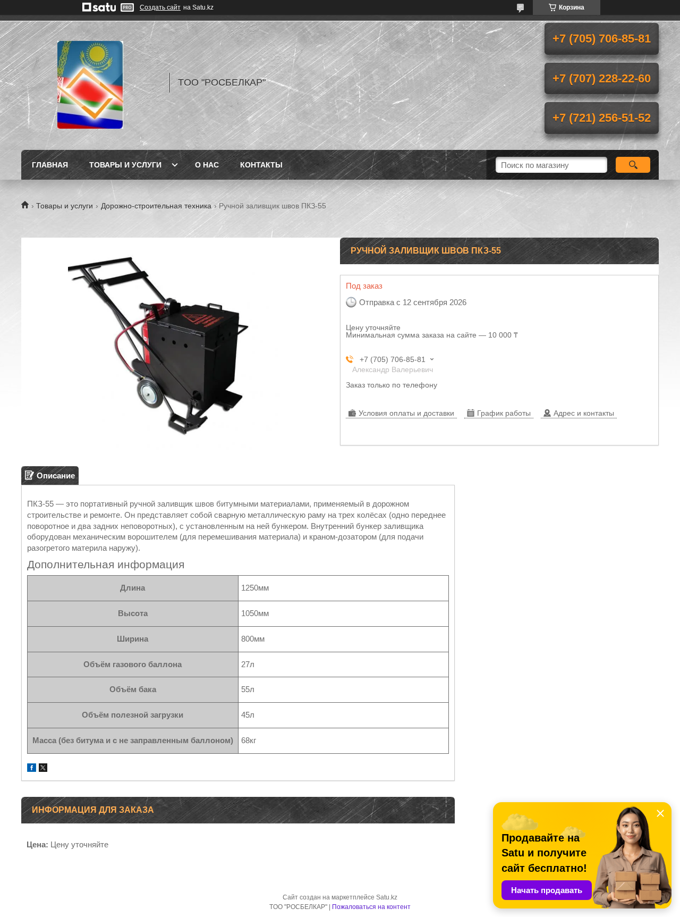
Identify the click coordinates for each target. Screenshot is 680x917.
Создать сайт (160, 7)
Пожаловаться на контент (371, 907)
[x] (43, 768)
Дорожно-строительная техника (156, 205)
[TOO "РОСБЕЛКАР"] (90, 82)
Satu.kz (386, 897)
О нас (207, 165)
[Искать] (633, 165)
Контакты (261, 165)
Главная (50, 165)
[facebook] (31, 768)
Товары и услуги (125, 165)
